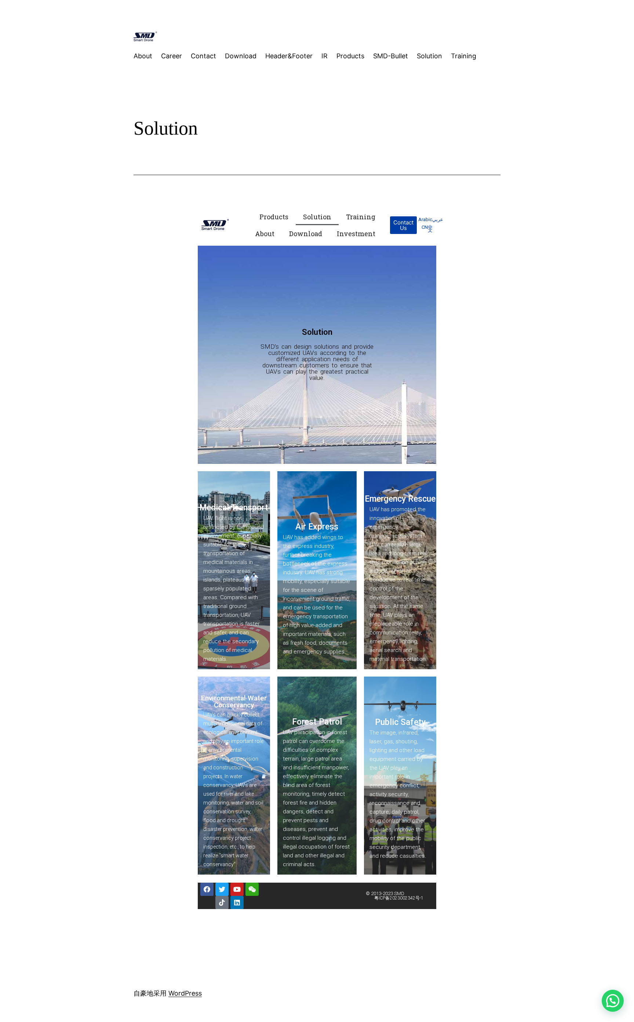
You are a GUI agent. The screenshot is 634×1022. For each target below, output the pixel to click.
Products (273, 216)
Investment (356, 233)
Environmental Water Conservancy (234, 701)
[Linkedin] (237, 902)
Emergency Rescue (400, 499)
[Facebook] (207, 889)
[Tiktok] (222, 902)
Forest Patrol (317, 722)
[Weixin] (252, 889)
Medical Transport (233, 508)
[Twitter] (222, 889)
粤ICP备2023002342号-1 (398, 898)
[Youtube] (237, 889)
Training (360, 216)
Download (305, 233)
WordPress (185, 993)
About (264, 233)
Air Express (316, 527)
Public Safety (400, 722)
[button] (403, 225)
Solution (317, 216)
